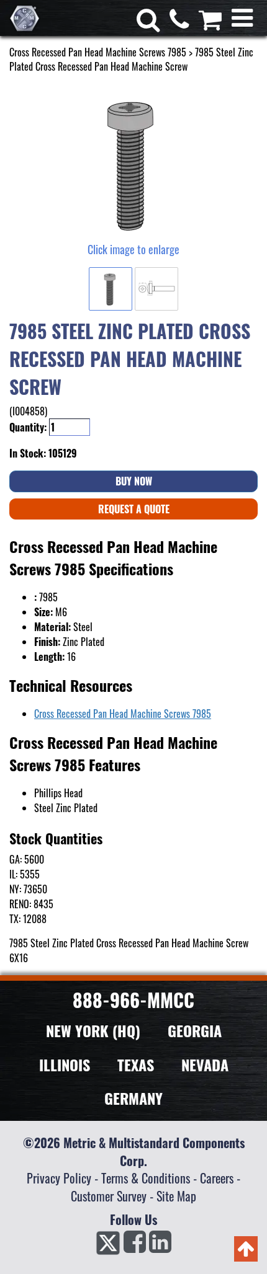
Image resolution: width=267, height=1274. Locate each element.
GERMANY (133, 1098)
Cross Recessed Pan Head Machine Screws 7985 (97, 52)
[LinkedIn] (160, 1245)
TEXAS (135, 1064)
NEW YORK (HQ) (93, 1030)
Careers (216, 1178)
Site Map (176, 1196)
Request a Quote (134, 509)
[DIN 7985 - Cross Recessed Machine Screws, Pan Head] (133, 163)
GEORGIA (195, 1030)
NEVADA (205, 1064)
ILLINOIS (64, 1064)
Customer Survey (109, 1196)
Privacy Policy (59, 1178)
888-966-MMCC (133, 1000)
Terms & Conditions (145, 1178)
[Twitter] (108, 1245)
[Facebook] (135, 1245)
